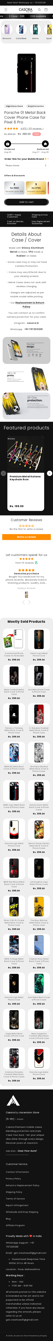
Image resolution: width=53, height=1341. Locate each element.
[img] (26, 559)
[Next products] (49, 473)
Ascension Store (21, 1336)
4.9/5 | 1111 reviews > (32, 128)
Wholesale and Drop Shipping (22, 1211)
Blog (8, 1218)
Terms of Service (15, 1198)
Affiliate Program (15, 1225)
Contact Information (17, 1172)
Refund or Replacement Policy (22, 1185)
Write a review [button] (26, 537)
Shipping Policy (14, 1192)
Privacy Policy (13, 1178)
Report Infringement (17, 1205)
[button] (6, 9)
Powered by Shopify (38, 1336)
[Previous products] (3, 473)
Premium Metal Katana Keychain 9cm (25, 478)
